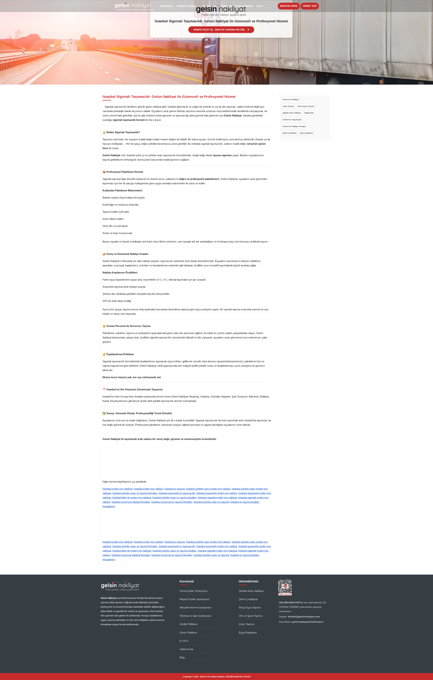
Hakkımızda (186, 649)
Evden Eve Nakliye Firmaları (294, 126)
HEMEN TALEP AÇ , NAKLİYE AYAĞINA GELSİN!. (219, 29)
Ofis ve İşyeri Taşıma (250, 615)
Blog (182, 657)
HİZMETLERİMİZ (186, 6)
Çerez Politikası (188, 632)
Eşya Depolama (306, 133)
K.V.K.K (184, 640)
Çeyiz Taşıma (288, 106)
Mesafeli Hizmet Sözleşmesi (195, 607)
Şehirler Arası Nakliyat (292, 113)
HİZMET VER (309, 6)
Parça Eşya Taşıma (250, 607)
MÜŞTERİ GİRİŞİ (289, 6)
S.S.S (260, 6)
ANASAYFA (166, 6)
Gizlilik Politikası (189, 624)
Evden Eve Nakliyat (291, 99)
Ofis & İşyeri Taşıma (306, 106)
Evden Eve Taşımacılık (292, 120)
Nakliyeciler (309, 113)
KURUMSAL (210, 6)
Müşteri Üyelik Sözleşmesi (194, 599)
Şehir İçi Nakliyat (289, 133)
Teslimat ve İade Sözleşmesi (195, 615)
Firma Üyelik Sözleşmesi (193, 590)
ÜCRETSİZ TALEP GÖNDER (237, 6)
